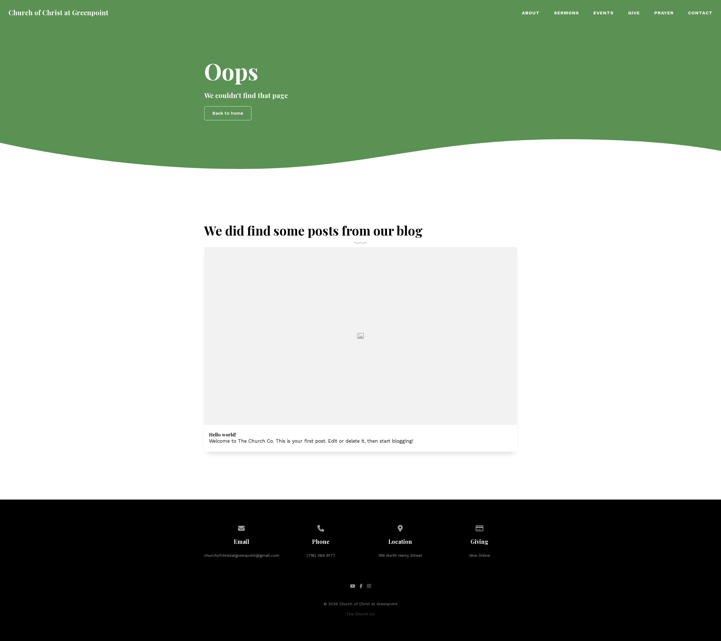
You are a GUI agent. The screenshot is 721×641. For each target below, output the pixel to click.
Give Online (479, 555)
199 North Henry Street (400, 555)
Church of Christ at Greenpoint (58, 12)
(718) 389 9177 (321, 555)
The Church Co (360, 614)
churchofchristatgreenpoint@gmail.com (241, 555)
